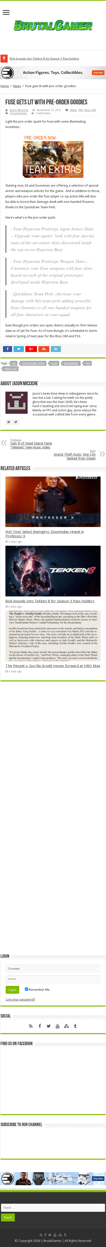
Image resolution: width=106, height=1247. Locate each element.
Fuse (54, 363)
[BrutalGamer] (53, 24)
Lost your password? (20, 999)
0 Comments (18, 113)
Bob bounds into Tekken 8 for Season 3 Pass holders (44, 58)
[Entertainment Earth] (53, 72)
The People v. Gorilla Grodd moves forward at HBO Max (52, 666)
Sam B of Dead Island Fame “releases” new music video (31, 443)
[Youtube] (57, 1026)
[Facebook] (40, 1026)
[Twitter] (49, 1026)
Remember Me (39, 989)
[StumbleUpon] (66, 1026)
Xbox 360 (90, 110)
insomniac (71, 363)
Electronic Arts (33, 363)
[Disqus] (53, 756)
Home (4, 86)
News (17, 86)
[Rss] (31, 1026)
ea (14, 363)
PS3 (80, 110)
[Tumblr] (75, 1026)
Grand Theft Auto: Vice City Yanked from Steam (75, 454)
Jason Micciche (19, 110)
